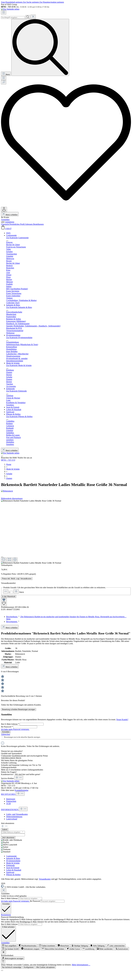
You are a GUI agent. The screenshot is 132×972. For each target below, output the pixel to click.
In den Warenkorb (8, 596)
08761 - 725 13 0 (8, 460)
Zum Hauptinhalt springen (12, 2)
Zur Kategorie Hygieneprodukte (19, 337)
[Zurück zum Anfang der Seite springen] (3, 962)
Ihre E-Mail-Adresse (10, 724)
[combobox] (13, 17)
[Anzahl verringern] (5, 591)
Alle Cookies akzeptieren (45, 967)
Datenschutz (11, 801)
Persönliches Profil (17, 224)
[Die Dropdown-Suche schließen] (33, 17)
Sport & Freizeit (12, 868)
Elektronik (10, 865)
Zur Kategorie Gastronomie (17, 238)
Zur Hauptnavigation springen (51, 2)
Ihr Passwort (7, 727)
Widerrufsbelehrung (14, 816)
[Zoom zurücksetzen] (9, 559)
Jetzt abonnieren (8, 838)
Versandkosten (45, 879)
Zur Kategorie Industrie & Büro (19, 307)
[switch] (9, 945)
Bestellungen (38, 224)
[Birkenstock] (66, 491)
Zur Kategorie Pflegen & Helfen (19, 416)
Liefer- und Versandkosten (17, 814)
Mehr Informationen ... (81, 965)
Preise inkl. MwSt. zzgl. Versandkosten (16, 579)
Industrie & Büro (13, 858)
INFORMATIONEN (10, 809)
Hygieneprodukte (13, 861)
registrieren (9, 222)
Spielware (10, 872)
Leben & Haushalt (13, 870)
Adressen (29, 224)
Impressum (10, 799)
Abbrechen (5, 734)
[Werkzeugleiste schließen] (3, 952)
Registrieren (6, 915)
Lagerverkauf (11, 819)
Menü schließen (12, 215)
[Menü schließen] (7, 240)
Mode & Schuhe (13, 863)
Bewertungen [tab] (12, 621)
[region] (66, 532)
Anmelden (5, 219)
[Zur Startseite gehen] (10, 9)
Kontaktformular (21, 790)
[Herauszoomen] (3, 559)
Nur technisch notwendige (11, 967)
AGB (8, 803)
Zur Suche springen (31, 2)
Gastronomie (11, 856)
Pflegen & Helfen (13, 875)
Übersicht (5, 224)
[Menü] (3, 12)
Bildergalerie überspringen (12, 498)
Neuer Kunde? (122, 719)
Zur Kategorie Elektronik (16, 391)
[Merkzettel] (66, 206)
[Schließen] (2, 970)
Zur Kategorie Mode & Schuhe (19, 365)
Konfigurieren (29, 967)
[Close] (3, 890)
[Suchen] (27, 17)
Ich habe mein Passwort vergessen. (15, 729)
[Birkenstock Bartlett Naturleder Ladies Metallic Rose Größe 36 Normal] (31, 501)
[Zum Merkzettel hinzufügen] (4, 602)
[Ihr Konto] (4, 209)
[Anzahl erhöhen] (16, 591)
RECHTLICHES (8, 794)
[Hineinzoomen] (15, 559)
